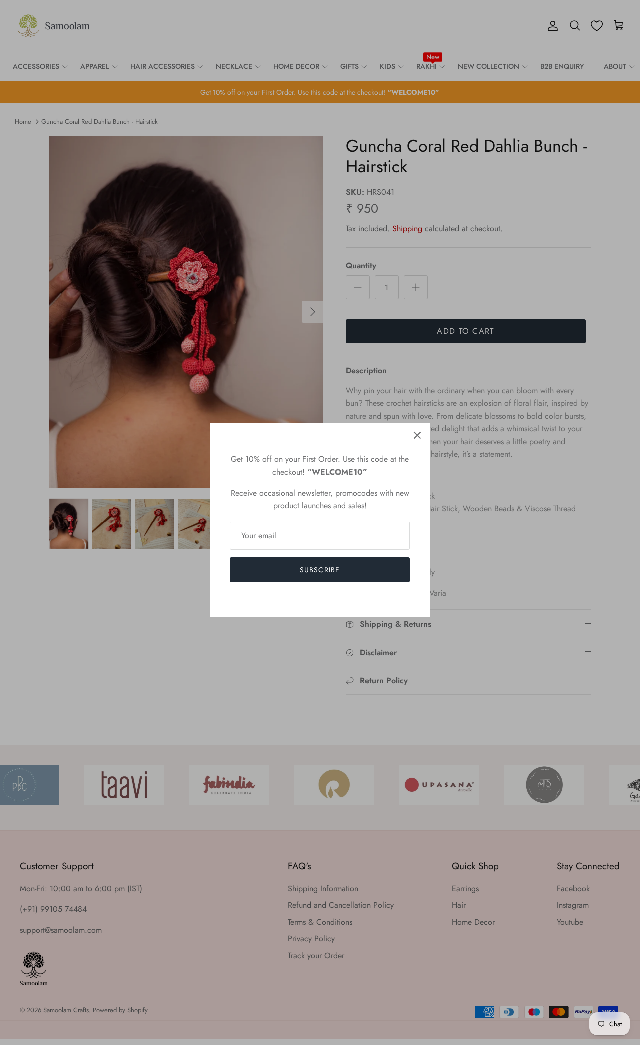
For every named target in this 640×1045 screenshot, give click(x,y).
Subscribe (320, 570)
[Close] (417, 435)
